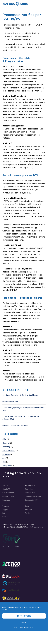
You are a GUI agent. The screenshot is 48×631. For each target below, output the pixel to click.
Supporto (6, 510)
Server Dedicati (8, 493)
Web (4, 462)
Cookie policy (18, 628)
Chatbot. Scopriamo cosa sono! (15, 425)
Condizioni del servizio (33, 496)
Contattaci (29, 489)
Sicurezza (6, 454)
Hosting (5, 443)
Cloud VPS (6, 489)
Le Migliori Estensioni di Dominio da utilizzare (20, 395)
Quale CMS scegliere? (10, 401)
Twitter (28, 513)
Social (27, 506)
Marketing (6, 447)
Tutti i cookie (24, 616)
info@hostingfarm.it (36, 527)
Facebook (28, 510)
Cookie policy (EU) (31, 500)
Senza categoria (8, 451)
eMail (4, 439)
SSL (4, 458)
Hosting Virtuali (8, 496)
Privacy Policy (28, 628)
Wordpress (6, 466)
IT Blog (4, 517)
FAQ (3, 513)
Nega (24, 622)
